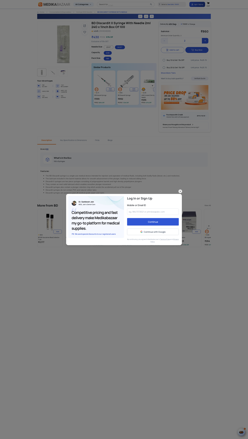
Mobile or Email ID (136, 205)
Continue (153, 221)
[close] (180, 191)
